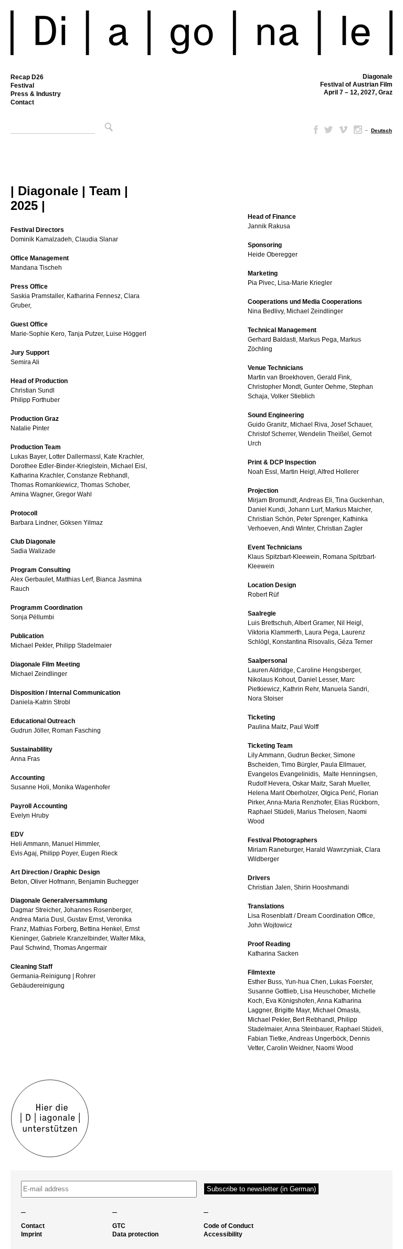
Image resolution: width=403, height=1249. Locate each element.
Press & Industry (35, 94)
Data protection (135, 1234)
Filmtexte (261, 972)
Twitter (328, 129)
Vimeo (343, 129)
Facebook (314, 129)
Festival (22, 85)
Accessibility (223, 1234)
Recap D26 (27, 77)
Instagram (358, 129)
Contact (22, 102)
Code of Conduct (228, 1226)
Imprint (31, 1234)
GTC (118, 1226)
